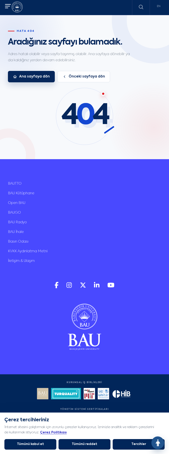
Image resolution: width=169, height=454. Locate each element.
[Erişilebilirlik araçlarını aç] (157, 442)
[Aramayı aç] (141, 7)
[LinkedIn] (97, 287)
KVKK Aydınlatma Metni (28, 251)
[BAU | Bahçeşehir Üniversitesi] (17, 7)
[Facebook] (57, 287)
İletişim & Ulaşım (21, 261)
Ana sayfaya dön (34, 76)
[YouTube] (111, 287)
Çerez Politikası (53, 432)
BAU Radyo (17, 222)
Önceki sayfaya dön (87, 76)
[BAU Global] (42, 394)
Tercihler (138, 444)
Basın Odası (18, 241)
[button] (7, 7)
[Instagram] (69, 287)
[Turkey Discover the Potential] (66, 394)
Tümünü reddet (84, 444)
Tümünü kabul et (30, 444)
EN (158, 6)
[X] (83, 287)
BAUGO (14, 212)
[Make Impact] (89, 394)
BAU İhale (16, 232)
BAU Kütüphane (21, 193)
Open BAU (16, 203)
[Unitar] (103, 394)
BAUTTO (15, 184)
